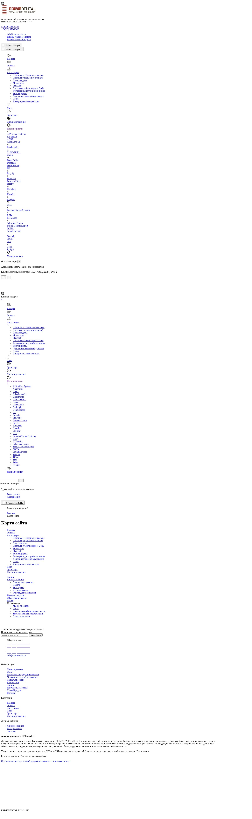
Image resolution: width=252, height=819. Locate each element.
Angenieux (12, 136)
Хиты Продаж (14, 690)
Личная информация (23, 582)
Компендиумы (20, 93)
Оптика (11, 532)
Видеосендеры (20, 80)
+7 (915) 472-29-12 (10, 29)
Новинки (11, 693)
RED (9, 215)
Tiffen (10, 239)
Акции (10, 577)
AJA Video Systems (16, 134)
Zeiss (9, 246)
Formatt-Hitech (14, 181)
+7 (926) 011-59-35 (10, 26)
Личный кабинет (15, 579)
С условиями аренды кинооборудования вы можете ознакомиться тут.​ (36, 761)
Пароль (16, 585)
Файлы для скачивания (24, 592)
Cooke (10, 155)
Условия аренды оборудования (28, 613)
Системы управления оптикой (28, 77)
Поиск (10, 600)
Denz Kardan (13, 165)
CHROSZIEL (13, 152)
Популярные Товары (17, 687)
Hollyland (11, 189)
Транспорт (12, 569)
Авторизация (13, 497)
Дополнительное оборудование (28, 96)
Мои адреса (18, 587)
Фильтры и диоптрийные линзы (29, 91)
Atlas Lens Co (13, 142)
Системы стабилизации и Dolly (28, 88)
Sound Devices (14, 231)
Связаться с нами (21, 616)
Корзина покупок (15, 595)
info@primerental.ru (16, 34)
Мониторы (18, 83)
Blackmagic (12, 147)
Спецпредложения (16, 572)
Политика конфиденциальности (29, 611)
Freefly (10, 184)
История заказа (20, 590)
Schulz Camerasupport (17, 225)
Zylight (10, 249)
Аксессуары (13, 535)
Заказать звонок (17, 658)
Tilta (9, 241)
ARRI (10, 139)
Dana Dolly (12, 160)
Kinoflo (10, 194)
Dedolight (11, 163)
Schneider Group (15, 223)
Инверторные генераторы (26, 101)
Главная (11, 513)
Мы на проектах (21, 606)
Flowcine (11, 178)
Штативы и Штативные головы (28, 75)
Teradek (10, 236)
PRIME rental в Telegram (19, 37)
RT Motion (12, 218)
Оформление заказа (16, 598)
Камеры (11, 530)
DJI (8, 168)
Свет (9, 567)
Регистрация (13, 494)
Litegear (11, 199)
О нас (16, 608)
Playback (17, 85)
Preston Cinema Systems (18, 210)
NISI (9, 205)
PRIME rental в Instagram (19, 39)
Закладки (11, 731)
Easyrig (10, 173)
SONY (10, 228)
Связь (16, 98)
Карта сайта (13, 682)
